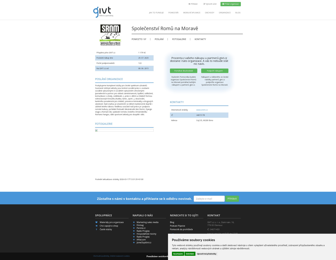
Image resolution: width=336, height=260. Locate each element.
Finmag (140, 225)
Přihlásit (194, 4)
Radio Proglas (143, 231)
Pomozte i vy (139, 39)
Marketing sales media (147, 222)
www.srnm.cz (202, 110)
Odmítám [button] (190, 254)
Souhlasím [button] (178, 254)
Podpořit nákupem (215, 70)
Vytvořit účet (211, 4)
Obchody (209, 12)
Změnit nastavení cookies (120, 256)
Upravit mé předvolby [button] (206, 254)
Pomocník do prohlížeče (181, 229)
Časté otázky (106, 229)
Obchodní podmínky (101, 256)
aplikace (191, 12)
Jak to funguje (156, 12)
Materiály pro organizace (112, 222)
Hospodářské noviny (146, 233)
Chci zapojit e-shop (109, 225)
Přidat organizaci (231, 4)
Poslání (159, 39)
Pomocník (173, 12)
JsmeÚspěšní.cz (144, 242)
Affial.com (141, 239)
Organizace (225, 12)
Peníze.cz (141, 228)
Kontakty (200, 39)
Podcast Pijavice (177, 225)
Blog (237, 12)
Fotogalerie (179, 39)
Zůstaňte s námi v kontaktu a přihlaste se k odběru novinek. (144, 198)
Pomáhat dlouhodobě (183, 70)
